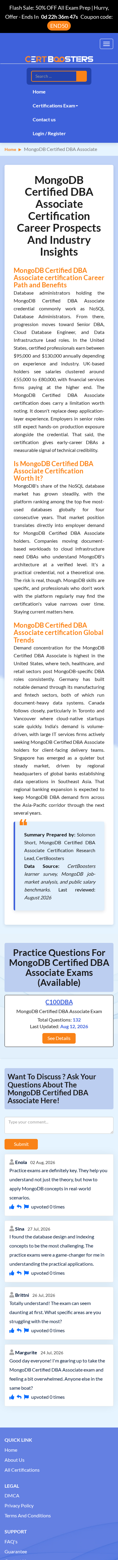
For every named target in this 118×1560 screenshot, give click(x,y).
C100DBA (59, 1002)
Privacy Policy (19, 1505)
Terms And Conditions (28, 1515)
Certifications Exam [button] (54, 105)
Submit (21, 1144)
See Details (59, 1038)
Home (39, 91)
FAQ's (11, 1541)
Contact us (44, 119)
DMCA (12, 1495)
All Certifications (22, 1470)
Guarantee (16, 1551)
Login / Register (49, 133)
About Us (15, 1460)
